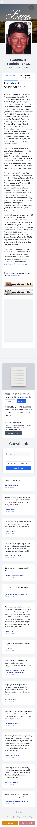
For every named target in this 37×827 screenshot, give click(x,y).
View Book (10, 401)
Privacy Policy (13, 818)
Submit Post (18, 468)
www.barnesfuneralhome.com (16, 264)
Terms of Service (24, 818)
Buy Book (21, 401)
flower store (15, 275)
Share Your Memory (13, 433)
